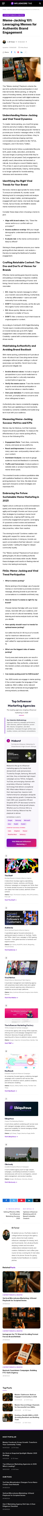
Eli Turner (12, 42)
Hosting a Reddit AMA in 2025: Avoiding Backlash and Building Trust (27, 1417)
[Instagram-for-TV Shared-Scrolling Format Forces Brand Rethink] (21, 1318)
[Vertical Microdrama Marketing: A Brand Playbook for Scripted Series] (21, 1281)
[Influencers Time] (21, 3)
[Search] (40, 3)
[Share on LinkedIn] (21, 52)
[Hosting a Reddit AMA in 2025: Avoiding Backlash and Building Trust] (8, 1418)
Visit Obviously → (11, 1182)
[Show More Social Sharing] (25, 52)
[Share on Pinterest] (18, 52)
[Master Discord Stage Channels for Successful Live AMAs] (8, 1407)
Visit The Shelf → (10, 900)
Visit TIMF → (9, 1043)
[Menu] (3, 3)
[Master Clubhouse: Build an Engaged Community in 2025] (8, 1397)
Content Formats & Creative (14, 15)
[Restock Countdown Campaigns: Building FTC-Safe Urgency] (21, 1354)
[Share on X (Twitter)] (14, 52)
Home (4, 9)
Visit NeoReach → (11, 1091)
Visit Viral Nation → (11, 997)
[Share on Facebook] (11, 52)
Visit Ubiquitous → (11, 1136)
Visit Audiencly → (11, 950)
